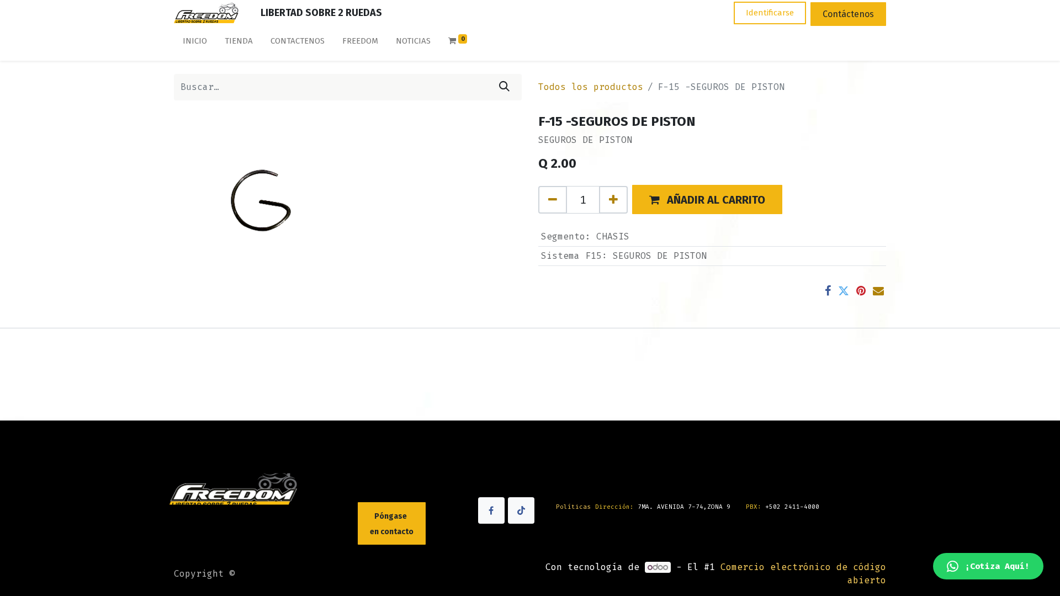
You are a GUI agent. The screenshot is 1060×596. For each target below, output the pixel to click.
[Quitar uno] (552, 200)
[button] (707, 199)
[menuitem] (195, 43)
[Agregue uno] (613, 200)
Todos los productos (590, 87)
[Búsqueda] (504, 87)
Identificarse (770, 13)
